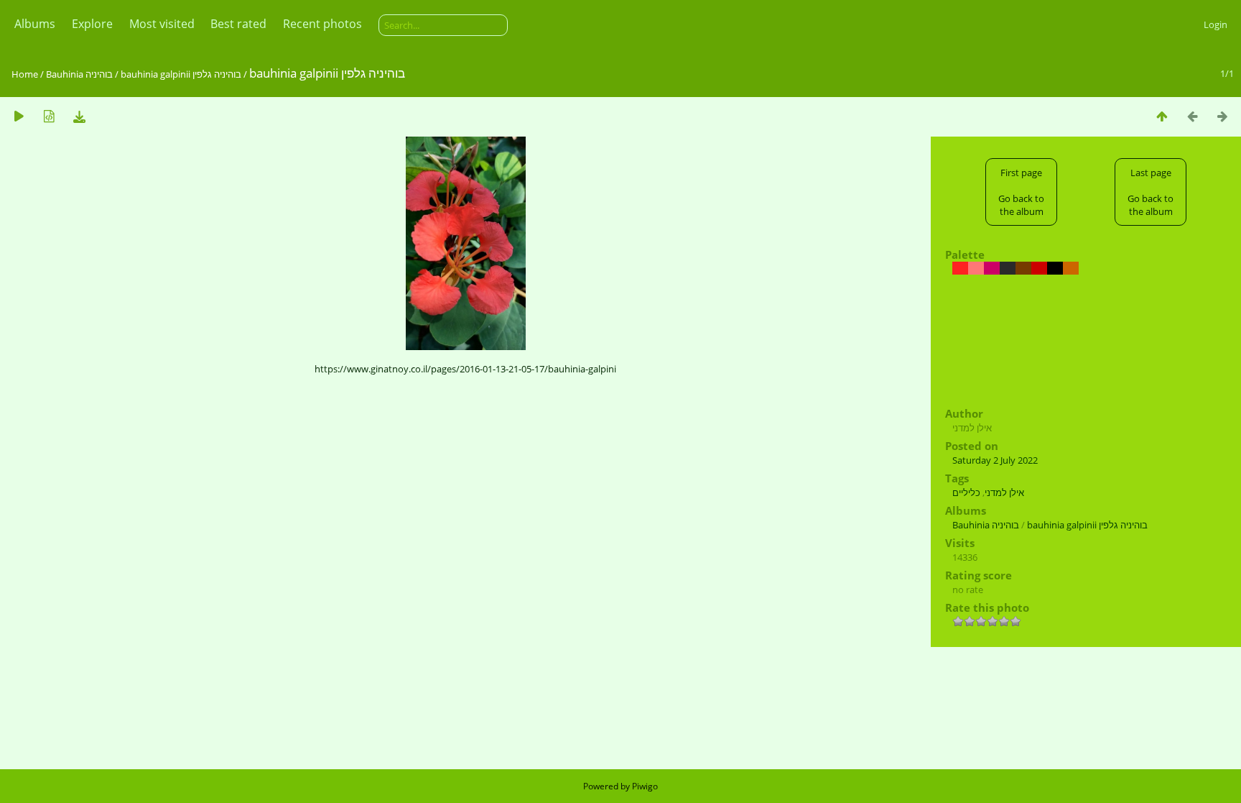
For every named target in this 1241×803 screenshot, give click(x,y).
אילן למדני (1004, 492)
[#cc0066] (992, 268)
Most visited (162, 24)
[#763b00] (1023, 268)
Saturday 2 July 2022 (995, 460)
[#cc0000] (1039, 268)
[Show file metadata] (49, 116)
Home (24, 74)
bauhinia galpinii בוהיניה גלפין (181, 74)
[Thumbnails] (1162, 116)
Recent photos (322, 24)
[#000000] (1055, 268)
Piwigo (645, 786)
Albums (34, 24)
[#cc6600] (1071, 268)
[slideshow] (19, 116)
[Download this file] (79, 116)
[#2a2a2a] (1007, 268)
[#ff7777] (976, 268)
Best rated (238, 24)
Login (1215, 24)
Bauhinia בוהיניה (80, 74)
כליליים (966, 492)
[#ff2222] (960, 268)
